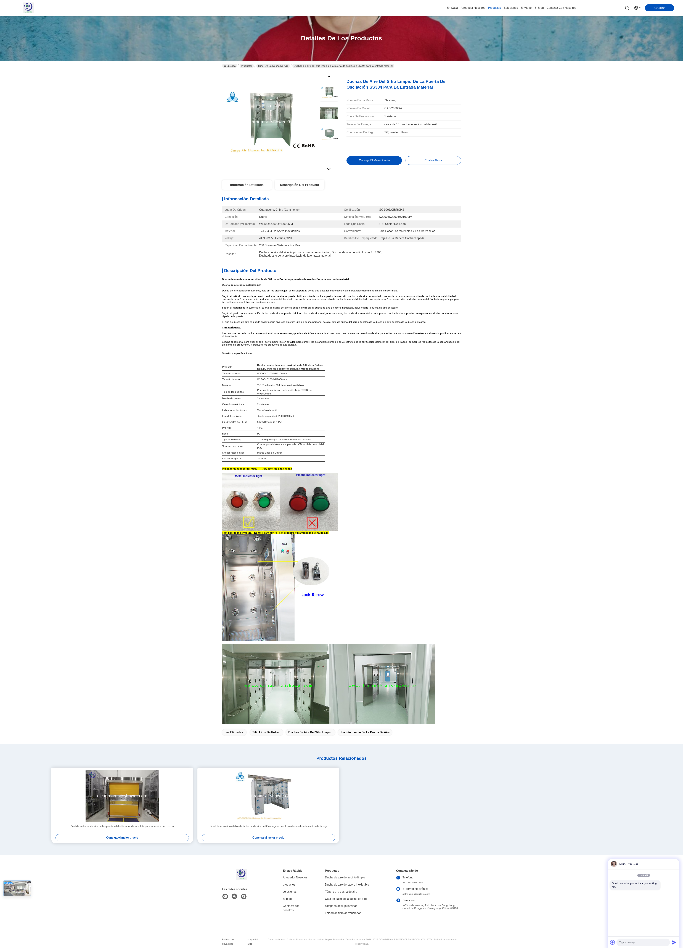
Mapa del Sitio (252, 941)
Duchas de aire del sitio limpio (309, 732)
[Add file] (612, 942)
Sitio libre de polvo (265, 732)
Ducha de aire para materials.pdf (241, 284)
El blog (287, 898)
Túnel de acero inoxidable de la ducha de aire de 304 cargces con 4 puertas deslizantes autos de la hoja (268, 826)
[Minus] (674, 864)
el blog (539, 7)
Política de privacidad (228, 941)
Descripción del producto (299, 185)
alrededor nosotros (473, 7)
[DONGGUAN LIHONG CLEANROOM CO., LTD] (28, 7)
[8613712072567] (225, 896)
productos (494, 7)
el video (526, 7)
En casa (452, 7)
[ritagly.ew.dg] (243, 896)
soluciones (511, 7)
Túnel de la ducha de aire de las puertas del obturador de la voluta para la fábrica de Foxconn (122, 826)
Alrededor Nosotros (295, 877)
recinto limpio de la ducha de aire (365, 732)
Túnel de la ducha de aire (273, 65)
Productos (246, 65)
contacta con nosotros (561, 7)
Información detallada (247, 185)
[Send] (674, 942)
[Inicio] (241, 878)
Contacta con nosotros (291, 908)
